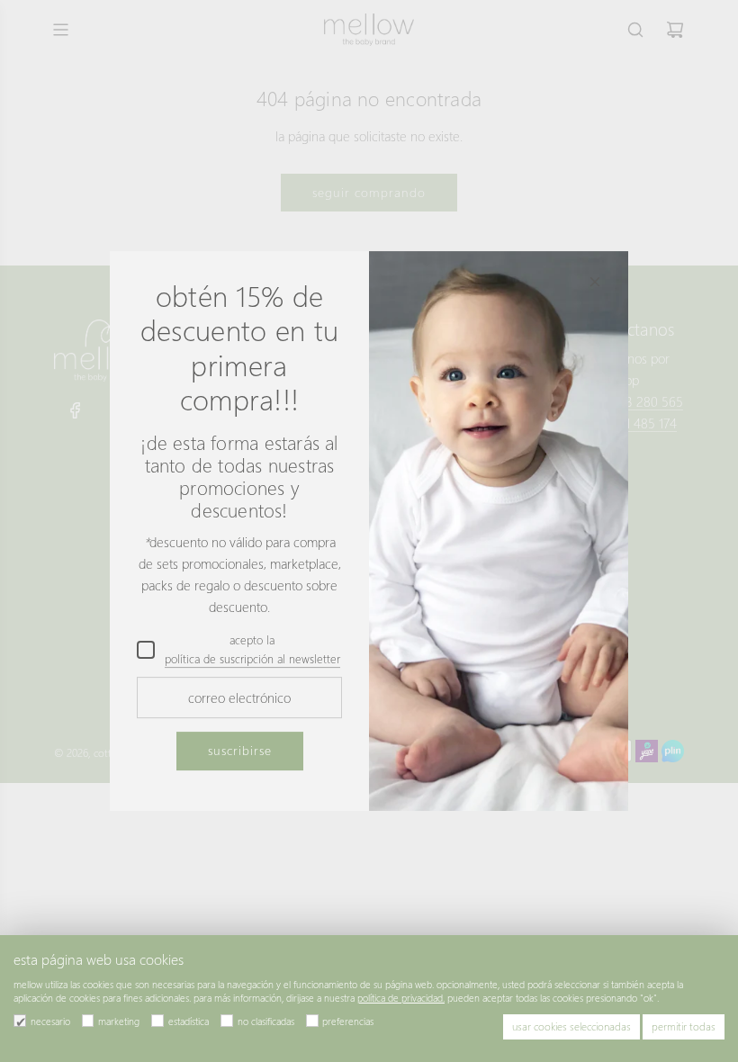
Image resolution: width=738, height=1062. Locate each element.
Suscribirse (240, 751)
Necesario (50, 1021)
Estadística (188, 1021)
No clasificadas (266, 1021)
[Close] (595, 282)
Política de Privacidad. (401, 998)
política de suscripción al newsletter (252, 658)
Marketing (119, 1021)
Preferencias (348, 1021)
